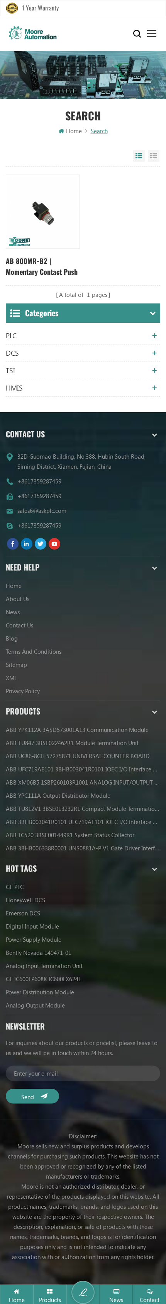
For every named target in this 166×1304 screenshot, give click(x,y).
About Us (17, 599)
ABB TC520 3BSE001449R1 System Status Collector (70, 835)
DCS (12, 353)
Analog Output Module (35, 1005)
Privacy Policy (23, 691)
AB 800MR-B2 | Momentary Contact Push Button (42, 267)
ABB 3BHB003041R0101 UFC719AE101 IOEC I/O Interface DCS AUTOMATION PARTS (83, 822)
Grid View (139, 156)
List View (153, 156)
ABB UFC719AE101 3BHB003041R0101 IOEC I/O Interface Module (83, 769)
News (13, 612)
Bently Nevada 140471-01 (38, 952)
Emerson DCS (23, 913)
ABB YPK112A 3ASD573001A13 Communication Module (77, 729)
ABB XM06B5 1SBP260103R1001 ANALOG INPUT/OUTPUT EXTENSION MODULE (83, 782)
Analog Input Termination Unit (44, 966)
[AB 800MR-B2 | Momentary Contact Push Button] (43, 212)
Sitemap (16, 664)
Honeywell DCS (25, 900)
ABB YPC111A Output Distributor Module (58, 795)
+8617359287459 (39, 481)
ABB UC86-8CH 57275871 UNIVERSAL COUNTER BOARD (78, 756)
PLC (11, 335)
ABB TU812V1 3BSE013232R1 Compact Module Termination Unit (83, 808)
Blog (12, 638)
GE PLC (15, 887)
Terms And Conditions (33, 651)
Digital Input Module (32, 926)
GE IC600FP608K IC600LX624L (43, 979)
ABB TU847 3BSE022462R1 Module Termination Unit (72, 743)
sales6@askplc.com (41, 510)
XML (11, 678)
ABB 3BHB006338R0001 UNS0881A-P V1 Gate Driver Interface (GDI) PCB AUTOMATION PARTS (83, 848)
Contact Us (19, 625)
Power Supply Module (33, 939)
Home (74, 131)
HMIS (14, 387)
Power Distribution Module (40, 992)
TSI (10, 370)
